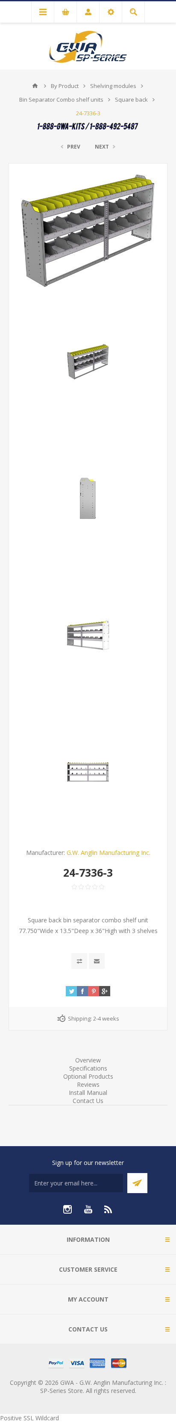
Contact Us (88, 1101)
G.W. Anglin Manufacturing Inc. (108, 853)
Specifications (88, 1068)
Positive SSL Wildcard (29, 1418)
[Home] (35, 86)
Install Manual (88, 1092)
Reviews (88, 1084)
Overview (88, 1060)
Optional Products (88, 1076)
